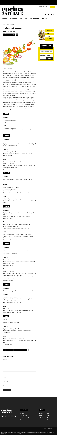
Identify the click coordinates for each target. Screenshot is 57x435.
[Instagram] (42, 14)
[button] (54, 14)
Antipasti (40, 413)
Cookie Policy (50, 428)
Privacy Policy (43, 428)
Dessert (40, 422)
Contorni (49, 415)
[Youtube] (51, 14)
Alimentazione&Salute (34, 18)
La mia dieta (21, 18)
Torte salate (41, 417)
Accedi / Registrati (43, 7)
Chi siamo (22, 413)
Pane (48, 417)
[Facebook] (40, 14)
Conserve (49, 420)
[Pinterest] (45, 14)
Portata (48, 55)
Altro (46, 18)
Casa (43, 18)
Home (4, 24)
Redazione (5, 31)
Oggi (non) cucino (13, 18)
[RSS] (48, 14)
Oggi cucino (4, 18)
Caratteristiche (43, 55)
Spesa (26, 18)
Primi (48, 413)
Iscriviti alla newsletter (25, 417)
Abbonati (52, 7)
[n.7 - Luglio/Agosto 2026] (41, 35)
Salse (40, 420)
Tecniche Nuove (23, 420)
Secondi (40, 415)
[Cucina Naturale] (12, 15)
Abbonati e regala (23, 415)
